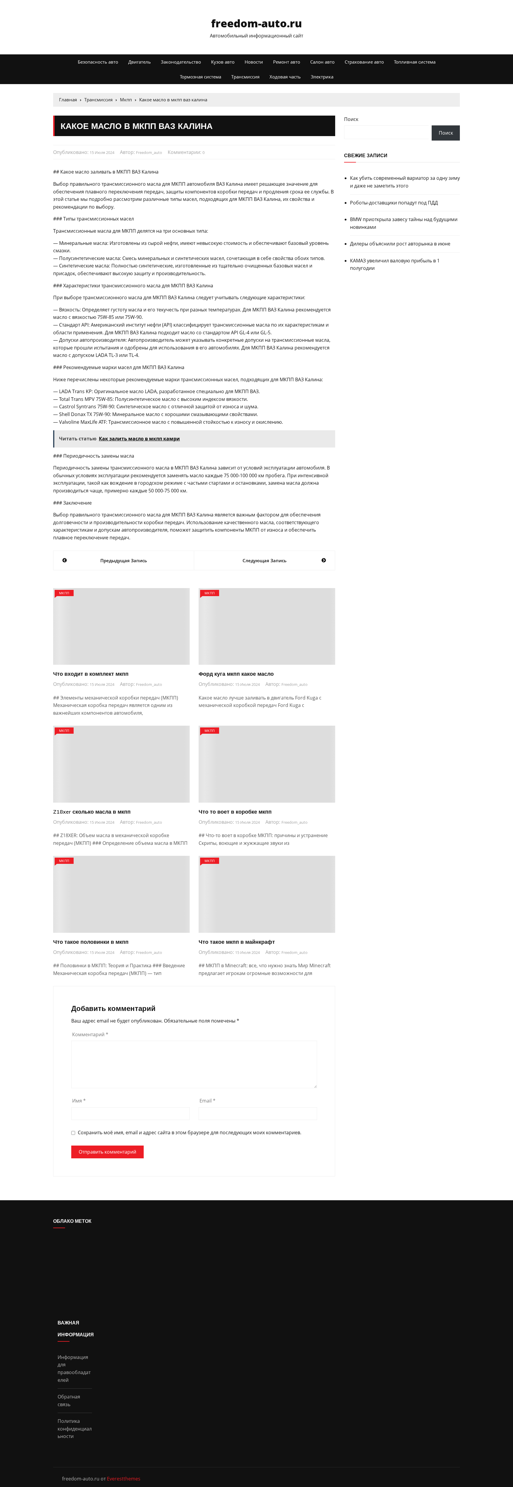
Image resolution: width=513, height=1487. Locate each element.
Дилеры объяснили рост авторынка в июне (400, 243)
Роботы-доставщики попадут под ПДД (394, 202)
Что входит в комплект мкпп (91, 673)
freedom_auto (149, 152)
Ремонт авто (286, 62)
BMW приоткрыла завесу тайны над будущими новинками (403, 223)
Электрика (322, 77)
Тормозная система (200, 77)
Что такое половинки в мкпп (91, 941)
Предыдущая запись (123, 560)
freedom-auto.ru (256, 23)
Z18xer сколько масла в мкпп (92, 811)
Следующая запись (264, 560)
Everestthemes (123, 1478)
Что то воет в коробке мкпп (235, 811)
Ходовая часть (285, 77)
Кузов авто (223, 62)
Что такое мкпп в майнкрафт (237, 941)
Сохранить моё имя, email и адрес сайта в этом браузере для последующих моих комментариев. (189, 1133)
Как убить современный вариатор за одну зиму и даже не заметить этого (405, 182)
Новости (254, 62)
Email (208, 1100)
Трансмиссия (245, 77)
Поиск (351, 119)
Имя (79, 1100)
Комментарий (90, 1034)
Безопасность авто (98, 62)
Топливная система (415, 62)
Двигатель (139, 62)
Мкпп (64, 593)
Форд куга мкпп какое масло (236, 673)
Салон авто (322, 62)
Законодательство (181, 62)
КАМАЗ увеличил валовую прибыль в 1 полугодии (395, 264)
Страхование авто (364, 62)
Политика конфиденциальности (75, 1428)
